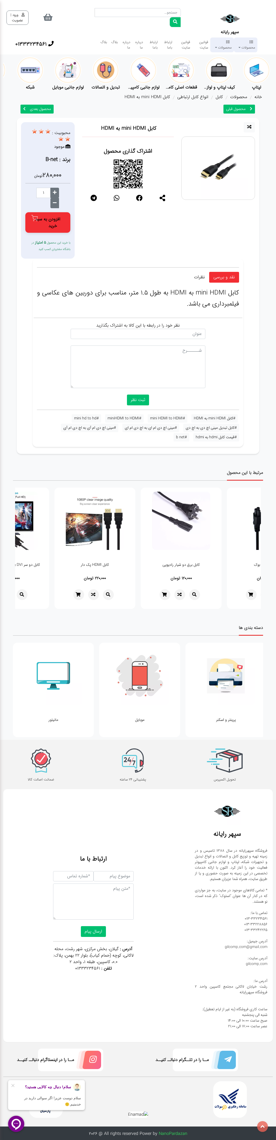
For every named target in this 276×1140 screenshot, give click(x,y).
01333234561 (87, 968)
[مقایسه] (249, 127)
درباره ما (139, 44)
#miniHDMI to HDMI (124, 418)
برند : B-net (58, 159)
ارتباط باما (168, 44)
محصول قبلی (236, 109)
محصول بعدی (40, 109)
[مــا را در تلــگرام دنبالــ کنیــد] (222, 1061)
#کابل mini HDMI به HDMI (214, 418)
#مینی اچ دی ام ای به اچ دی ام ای (151, 427)
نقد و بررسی (224, 277)
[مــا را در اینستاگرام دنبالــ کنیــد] (87, 1061)
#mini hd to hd (86, 418)
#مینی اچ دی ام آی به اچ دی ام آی (89, 427)
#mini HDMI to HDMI (167, 418)
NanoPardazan (173, 1133)
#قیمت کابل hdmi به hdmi (216, 437)
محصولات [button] (247, 47)
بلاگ (114, 42)
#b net (181, 437)
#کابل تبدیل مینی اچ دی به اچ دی (211, 427)
